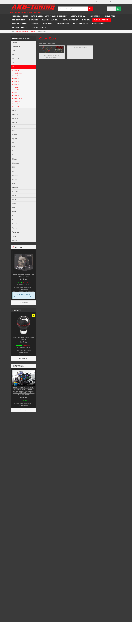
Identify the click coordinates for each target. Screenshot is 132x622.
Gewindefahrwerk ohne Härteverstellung (52, 56)
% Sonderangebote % (20, 16)
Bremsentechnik (18, 20)
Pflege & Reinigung (80, 24)
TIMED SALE (19, 247)
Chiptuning (33, 20)
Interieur (35, 24)
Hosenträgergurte (19, 24)
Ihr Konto (109, 2)
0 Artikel (111, 9)
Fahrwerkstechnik (101, 20)
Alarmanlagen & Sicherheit (56, 16)
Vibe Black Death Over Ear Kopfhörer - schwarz (23, 275)
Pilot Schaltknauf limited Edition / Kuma (23, 338)
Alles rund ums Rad (78, 16)
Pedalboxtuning (63, 24)
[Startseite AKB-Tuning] (33, 8)
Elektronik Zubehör (70, 20)
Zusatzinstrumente (39, 28)
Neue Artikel (17, 366)
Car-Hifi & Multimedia (50, 20)
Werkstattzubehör (19, 28)
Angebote (16, 310)
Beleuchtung (110, 16)
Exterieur (86, 20)
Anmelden (118, 2)
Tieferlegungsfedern (80, 47)
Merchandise (48, 24)
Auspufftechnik (96, 16)
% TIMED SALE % (37, 16)
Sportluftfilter (98, 24)
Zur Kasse (99, 2)
